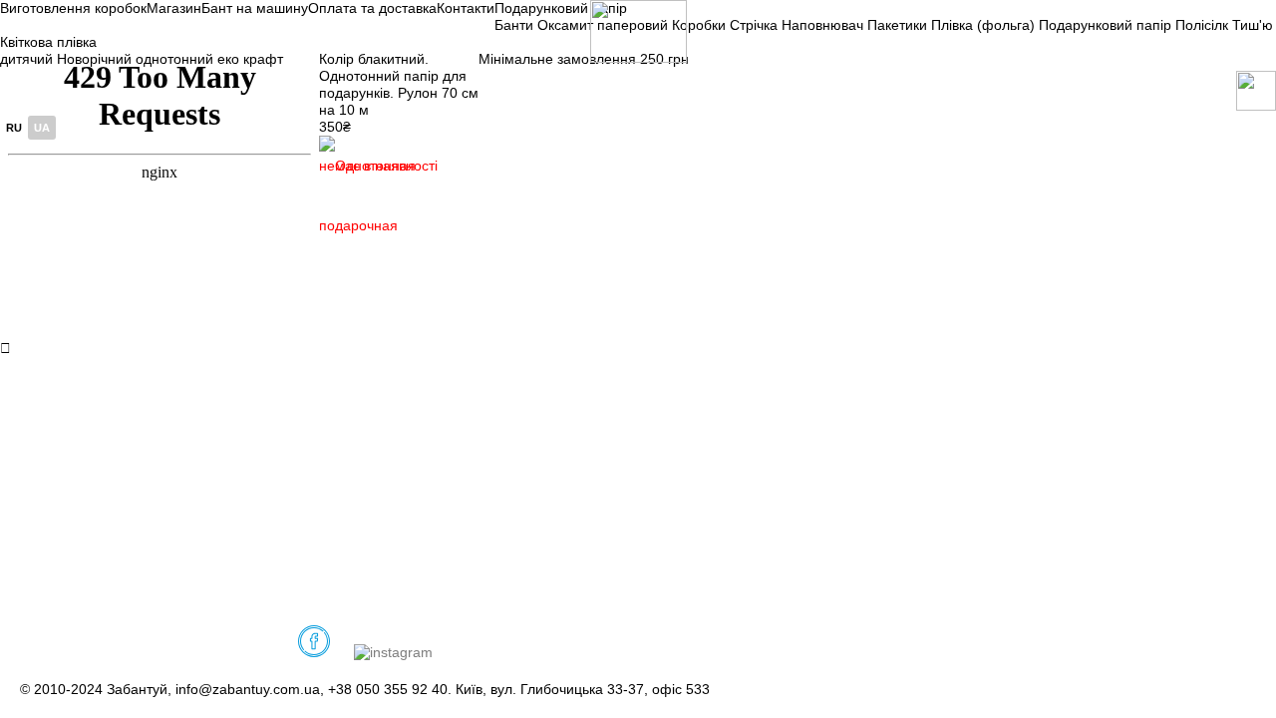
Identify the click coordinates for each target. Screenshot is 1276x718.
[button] (369, 185)
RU (14, 128)
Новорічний (94, 59)
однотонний (174, 59)
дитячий (26, 59)
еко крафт (250, 59)
